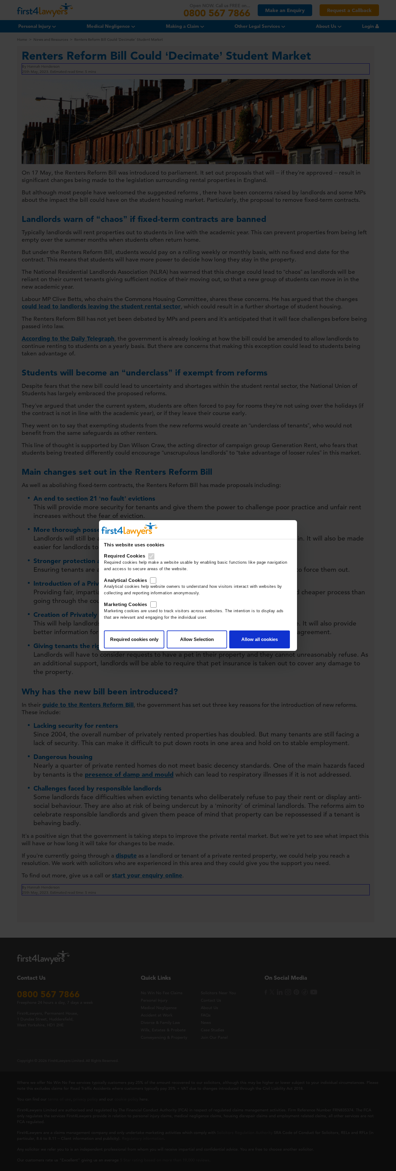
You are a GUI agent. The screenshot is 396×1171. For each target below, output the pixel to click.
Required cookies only (134, 639)
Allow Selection (197, 639)
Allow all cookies (259, 639)
